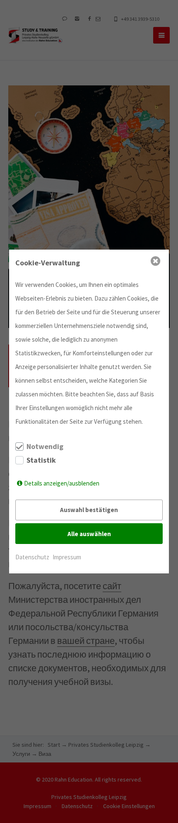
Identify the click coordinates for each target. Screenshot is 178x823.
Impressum (67, 557)
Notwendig (44, 446)
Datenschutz (32, 557)
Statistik (41, 460)
